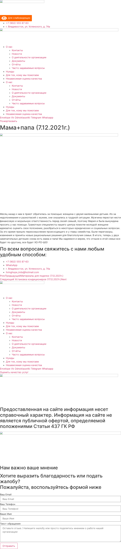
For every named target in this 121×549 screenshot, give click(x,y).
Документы (18, 60)
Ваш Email (6, 494)
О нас (9, 46)
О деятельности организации (29, 57)
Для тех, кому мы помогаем (22, 75)
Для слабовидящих (18, 17)
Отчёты (16, 64)
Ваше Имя (6, 514)
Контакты (17, 50)
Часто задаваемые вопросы (28, 68)
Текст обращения (10, 523)
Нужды (10, 71)
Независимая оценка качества (24, 78)
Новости (17, 53)
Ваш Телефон (7, 504)
